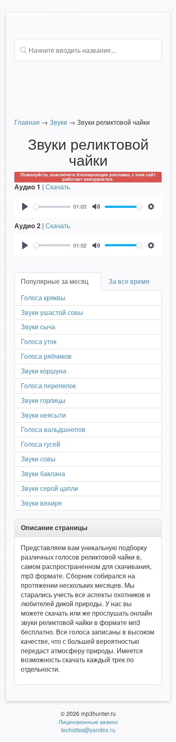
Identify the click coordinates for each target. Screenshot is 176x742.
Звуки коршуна (43, 370)
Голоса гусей (40, 444)
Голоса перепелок (48, 385)
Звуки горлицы (43, 400)
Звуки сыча (38, 326)
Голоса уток (38, 341)
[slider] (52, 207)
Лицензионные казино (88, 721)
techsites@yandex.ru (88, 730)
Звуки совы (38, 458)
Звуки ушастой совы (52, 312)
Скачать (57, 186)
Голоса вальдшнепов (53, 429)
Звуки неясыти (43, 415)
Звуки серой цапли (49, 488)
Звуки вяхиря (41, 503)
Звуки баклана (43, 473)
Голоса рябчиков (46, 356)
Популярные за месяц (54, 281)
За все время (128, 281)
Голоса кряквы (43, 297)
